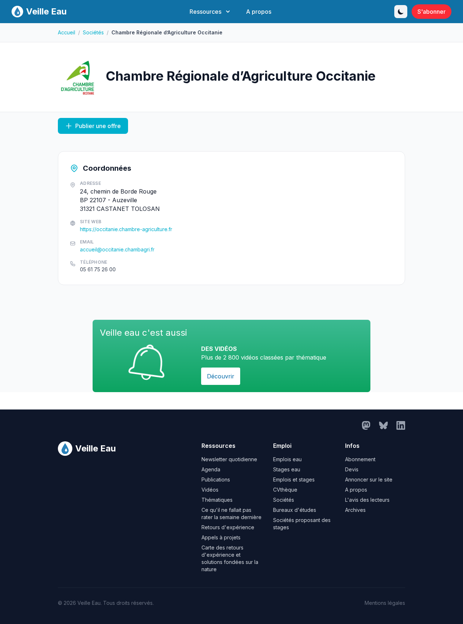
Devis (351, 469)
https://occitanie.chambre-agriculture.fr (126, 229)
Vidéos (209, 490)
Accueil (66, 32)
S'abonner (431, 11)
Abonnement (360, 459)
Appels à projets (221, 537)
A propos (258, 11)
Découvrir (220, 376)
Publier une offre (98, 126)
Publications (215, 479)
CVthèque (285, 490)
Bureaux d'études (294, 510)
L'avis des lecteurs (367, 500)
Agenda (210, 469)
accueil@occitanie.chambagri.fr (117, 249)
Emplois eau (287, 459)
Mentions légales (385, 603)
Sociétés (93, 32)
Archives (355, 510)
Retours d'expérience (227, 527)
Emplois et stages (294, 479)
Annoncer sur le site (368, 479)
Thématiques (217, 500)
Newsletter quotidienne (229, 459)
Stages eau (286, 469)
